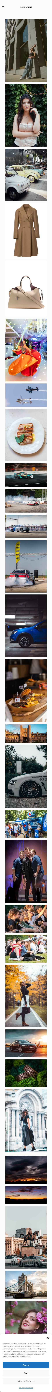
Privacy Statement (26, 1388)
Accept (26, 1365)
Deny (26, 1373)
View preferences (26, 1381)
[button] (47, 1337)
